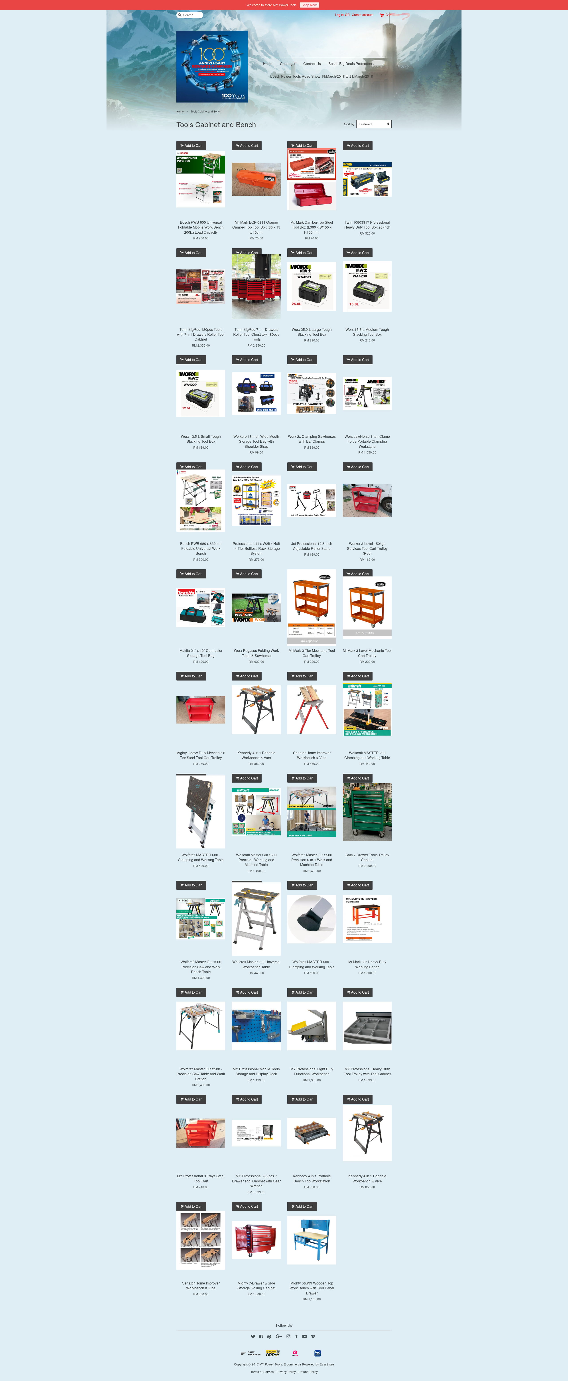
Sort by (349, 124)
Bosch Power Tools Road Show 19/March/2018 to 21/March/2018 (321, 76)
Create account (362, 14)
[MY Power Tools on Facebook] (261, 1337)
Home (267, 63)
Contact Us (312, 63)
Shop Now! (310, 5)
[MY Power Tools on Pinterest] (269, 1337)
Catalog (286, 63)
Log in (339, 14)
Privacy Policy (286, 1371)
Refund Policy (308, 1371)
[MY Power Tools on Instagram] (288, 1337)
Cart (389, 14)
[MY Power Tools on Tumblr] (296, 1337)
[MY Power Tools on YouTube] (304, 1337)
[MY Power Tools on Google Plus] (279, 1337)
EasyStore (327, 1364)
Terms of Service (262, 1371)
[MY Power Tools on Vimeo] (312, 1337)
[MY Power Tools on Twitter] (253, 1337)
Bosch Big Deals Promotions (351, 63)
